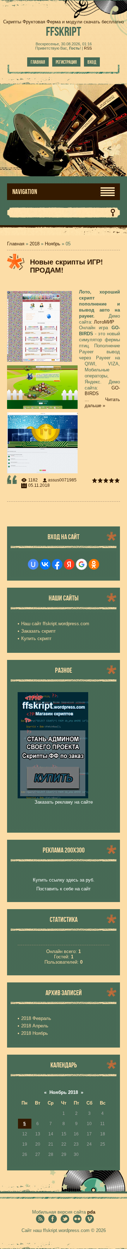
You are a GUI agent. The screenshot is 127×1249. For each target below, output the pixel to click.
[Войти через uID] (33, 564)
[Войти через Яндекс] (69, 564)
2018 (35, 243)
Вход (91, 62)
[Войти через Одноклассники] (94, 564)
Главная (38, 62)
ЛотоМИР (104, 322)
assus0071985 (62, 480)
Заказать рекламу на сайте (64, 802)
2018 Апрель (34, 1025)
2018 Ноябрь (34, 1033)
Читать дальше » (102, 402)
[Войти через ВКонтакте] (45, 564)
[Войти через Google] (81, 564)
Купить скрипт (36, 638)
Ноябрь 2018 (63, 1092)
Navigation (24, 191)
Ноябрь (52, 243)
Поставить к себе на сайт (63, 888)
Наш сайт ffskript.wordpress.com (55, 623)
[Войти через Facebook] (57, 564)
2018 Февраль (36, 1018)
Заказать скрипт (38, 631)
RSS (88, 48)
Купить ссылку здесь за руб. (64, 880)
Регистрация (66, 62)
